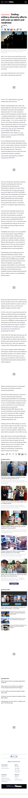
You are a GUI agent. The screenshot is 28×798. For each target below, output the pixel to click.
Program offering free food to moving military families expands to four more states (13, 551)
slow (18, 355)
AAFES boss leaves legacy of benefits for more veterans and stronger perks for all (13, 477)
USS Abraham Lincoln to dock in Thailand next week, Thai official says (13, 702)
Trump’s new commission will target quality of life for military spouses (14, 502)
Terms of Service (5, 768)
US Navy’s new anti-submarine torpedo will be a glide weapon (13, 697)
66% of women (23, 124)
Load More (14, 584)
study (19, 99)
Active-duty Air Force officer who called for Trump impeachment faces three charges (12, 686)
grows (22, 335)
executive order (10, 256)
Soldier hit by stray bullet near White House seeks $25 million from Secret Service (14, 575)
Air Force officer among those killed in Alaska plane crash (13, 691)
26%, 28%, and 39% (11, 128)
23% (9, 312)
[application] (14, 598)
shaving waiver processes (8, 407)
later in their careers (6, 196)
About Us (17, 776)
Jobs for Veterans (18, 780)
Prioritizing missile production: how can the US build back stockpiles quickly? (17, 619)
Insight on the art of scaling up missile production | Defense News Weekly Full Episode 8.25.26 (17, 613)
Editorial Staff (4, 781)
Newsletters (17, 768)
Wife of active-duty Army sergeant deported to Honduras (13, 681)
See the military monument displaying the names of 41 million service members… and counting (13, 607)
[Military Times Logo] (8, 2)
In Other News (5, 459)
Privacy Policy (4, 766)
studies (10, 318)
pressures (3, 415)
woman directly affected (17, 217)
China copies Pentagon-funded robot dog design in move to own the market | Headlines (18, 626)
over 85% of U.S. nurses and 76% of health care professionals (13, 329)
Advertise (3, 776)
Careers (16, 778)
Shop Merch (17, 771)
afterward (9, 343)
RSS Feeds (17, 770)
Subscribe (17, 766)
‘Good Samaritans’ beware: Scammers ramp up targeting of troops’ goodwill (13, 527)
